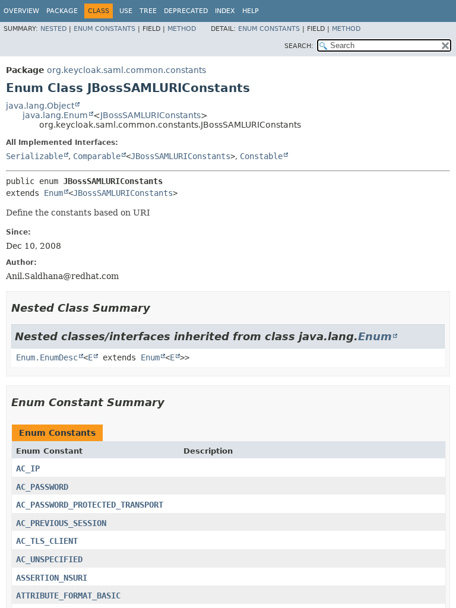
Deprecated (186, 11)
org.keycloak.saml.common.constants (126, 70)
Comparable (97, 156)
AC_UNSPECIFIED (49, 559)
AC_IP (28, 468)
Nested (53, 29)
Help (250, 11)
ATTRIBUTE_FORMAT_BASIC (68, 595)
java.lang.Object (40, 105)
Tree (148, 11)
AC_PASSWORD (42, 487)
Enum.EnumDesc (47, 357)
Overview (21, 11)
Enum (53, 193)
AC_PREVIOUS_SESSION (61, 523)
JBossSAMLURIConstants (150, 115)
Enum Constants (104, 29)
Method (181, 29)
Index (225, 11)
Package (62, 11)
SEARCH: (299, 46)
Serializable (34, 156)
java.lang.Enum (55, 115)
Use (125, 11)
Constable (261, 156)
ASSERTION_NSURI (51, 577)
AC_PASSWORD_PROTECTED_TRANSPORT (89, 504)
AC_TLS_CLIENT (47, 541)
